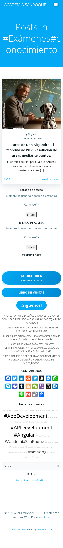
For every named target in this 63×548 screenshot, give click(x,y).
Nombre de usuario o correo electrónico (31, 196)
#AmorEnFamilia (10, 410)
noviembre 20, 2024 (31, 138)
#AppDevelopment (26, 416)
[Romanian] (17, 265)
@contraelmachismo (50, 410)
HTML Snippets (18, 529)
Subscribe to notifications (31, 480)
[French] (17, 260)
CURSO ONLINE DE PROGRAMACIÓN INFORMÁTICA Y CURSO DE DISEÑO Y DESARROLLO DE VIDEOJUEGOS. (31, 359)
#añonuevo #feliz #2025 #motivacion (31, 422)
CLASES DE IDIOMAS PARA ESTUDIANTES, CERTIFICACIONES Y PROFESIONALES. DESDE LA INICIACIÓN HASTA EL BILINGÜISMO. (32, 348)
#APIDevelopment (31, 427)
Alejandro (33, 134)
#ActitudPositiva (31, 457)
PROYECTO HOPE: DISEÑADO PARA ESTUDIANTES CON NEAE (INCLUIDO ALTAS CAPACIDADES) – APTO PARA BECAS (31, 319)
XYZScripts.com (45, 529)
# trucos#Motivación (34, 447)
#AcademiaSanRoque (24, 441)
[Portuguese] (12, 265)
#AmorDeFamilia (16, 447)
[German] (26, 260)
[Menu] (56, 5)
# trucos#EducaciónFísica (29, 410)
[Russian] (21, 265)
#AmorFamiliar (14, 452)
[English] (12, 260)
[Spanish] (26, 265)
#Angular (24, 434)
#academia (53, 417)
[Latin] (8, 265)
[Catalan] (8, 260)
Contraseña (31, 204)
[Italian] (4, 265)
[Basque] (4, 260)
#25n (45, 447)
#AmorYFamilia (42, 436)
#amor (51, 447)
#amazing (37, 451)
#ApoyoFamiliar (52, 442)
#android (51, 452)
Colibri (48, 517)
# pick (24, 452)
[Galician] (21, 260)
